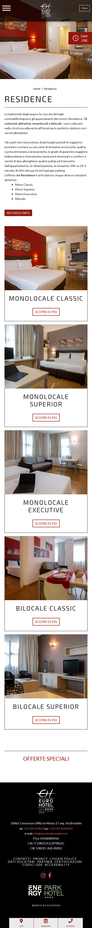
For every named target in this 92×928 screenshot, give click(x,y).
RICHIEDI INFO (18, 213)
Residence (50, 88)
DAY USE (84, 38)
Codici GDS (32, 864)
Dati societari (21, 861)
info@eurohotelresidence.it (50, 833)
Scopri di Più (46, 312)
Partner (44, 861)
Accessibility (57, 864)
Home (36, 88)
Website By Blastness (46, 905)
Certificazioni (68, 861)
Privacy (40, 858)
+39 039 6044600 (61, 828)
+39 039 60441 (34, 828)
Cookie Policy (63, 858)
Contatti (22, 858)
